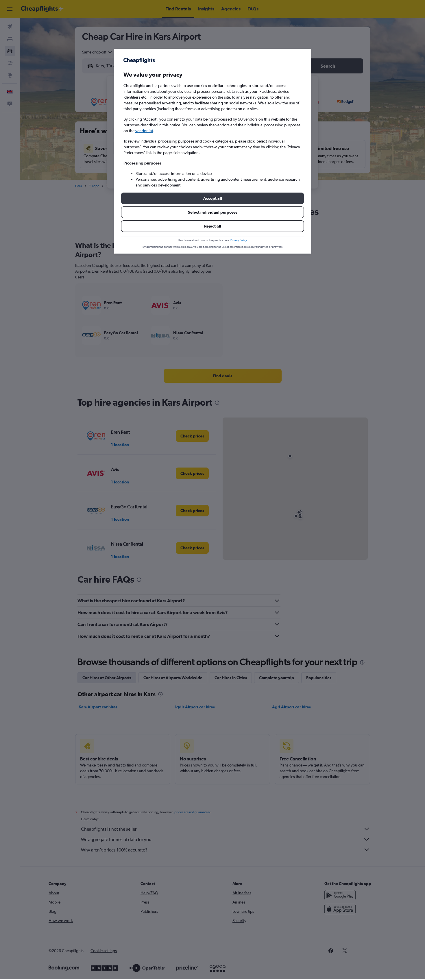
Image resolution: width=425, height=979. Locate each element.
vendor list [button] (144, 130)
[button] (212, 198)
